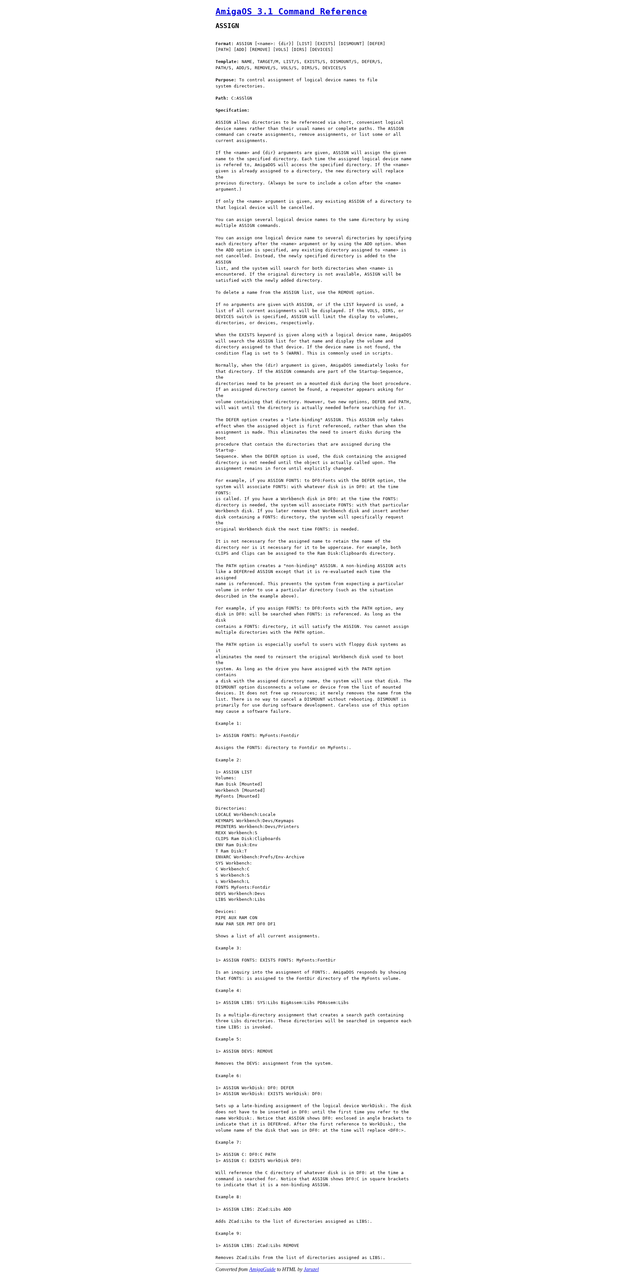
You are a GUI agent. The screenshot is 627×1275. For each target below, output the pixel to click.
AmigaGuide (262, 1269)
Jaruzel (311, 1269)
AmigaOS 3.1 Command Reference (291, 11)
